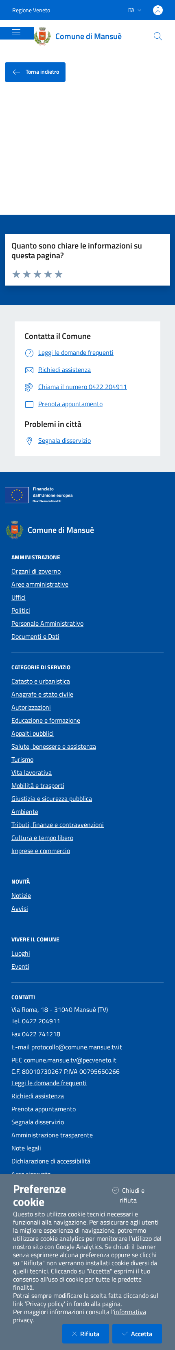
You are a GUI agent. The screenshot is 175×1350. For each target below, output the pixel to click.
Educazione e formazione (45, 720)
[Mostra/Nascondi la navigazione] (16, 32)
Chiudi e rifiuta (138, 1195)
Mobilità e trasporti (37, 785)
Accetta (146, 1333)
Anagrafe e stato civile (42, 694)
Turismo (22, 759)
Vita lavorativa (31, 772)
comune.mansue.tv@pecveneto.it (70, 1060)
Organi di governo (36, 571)
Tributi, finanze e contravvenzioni (57, 824)
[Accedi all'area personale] (158, 10)
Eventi (20, 966)
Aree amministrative (39, 584)
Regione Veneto (31, 10)
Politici (20, 610)
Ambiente (24, 811)
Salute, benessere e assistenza (53, 746)
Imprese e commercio (40, 850)
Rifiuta (94, 1333)
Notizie (21, 895)
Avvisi (19, 908)
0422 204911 (41, 1021)
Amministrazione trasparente (52, 1135)
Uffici (18, 597)
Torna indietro (41, 71)
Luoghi (20, 953)
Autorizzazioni (31, 707)
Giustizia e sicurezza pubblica (51, 798)
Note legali (26, 1148)
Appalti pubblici (32, 733)
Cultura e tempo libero (42, 837)
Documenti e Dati (35, 636)
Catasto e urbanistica (40, 681)
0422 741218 (41, 1034)
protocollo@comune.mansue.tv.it (76, 1047)
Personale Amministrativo (47, 623)
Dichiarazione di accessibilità (50, 1161)
